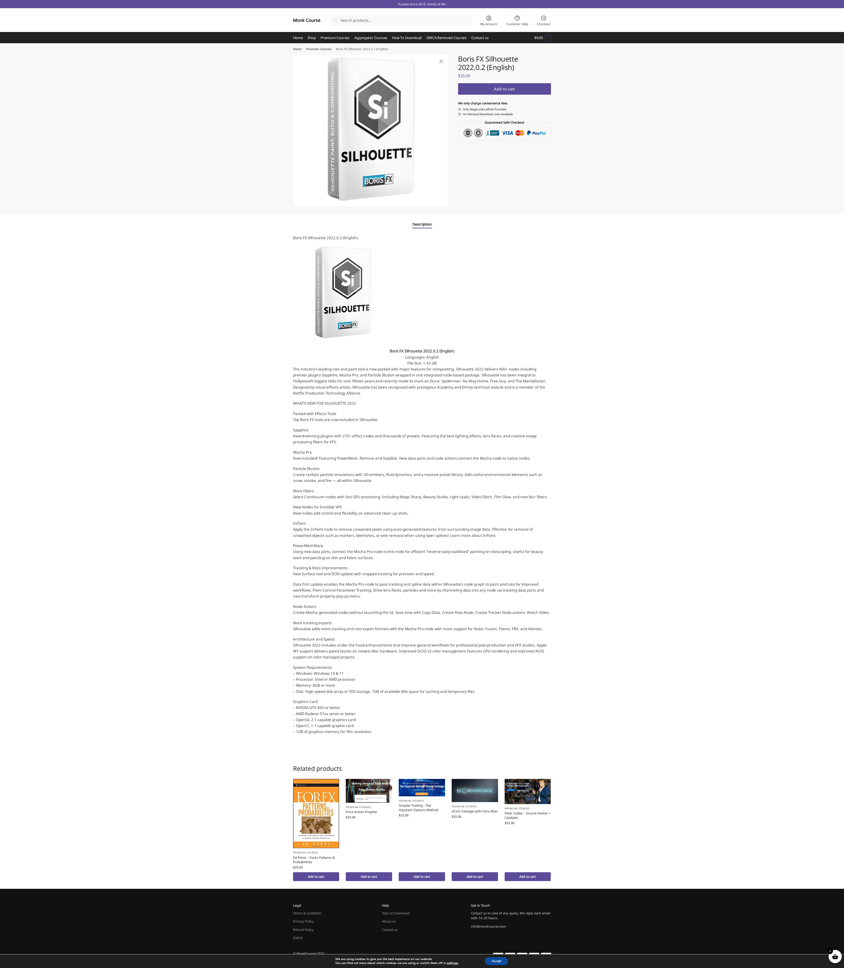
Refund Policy (303, 929)
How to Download (396, 913)
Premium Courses (318, 49)
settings (452, 963)
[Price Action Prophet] (369, 791)
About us (389, 921)
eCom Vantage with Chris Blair (475, 811)
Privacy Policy (303, 921)
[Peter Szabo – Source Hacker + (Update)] (528, 791)
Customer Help (517, 24)
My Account (488, 24)
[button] (542, 37)
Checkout (544, 24)
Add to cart (504, 89)
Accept (496, 961)
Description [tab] (422, 224)
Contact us (390, 929)
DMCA (298, 938)
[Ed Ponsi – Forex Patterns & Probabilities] (316, 813)
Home (297, 49)
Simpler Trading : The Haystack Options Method (418, 807)
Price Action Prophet (361, 812)
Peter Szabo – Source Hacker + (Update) (528, 815)
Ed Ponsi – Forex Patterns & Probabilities (314, 859)
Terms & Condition (307, 913)
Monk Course (306, 20)
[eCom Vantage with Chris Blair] (475, 790)
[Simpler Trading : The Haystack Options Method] (422, 787)
